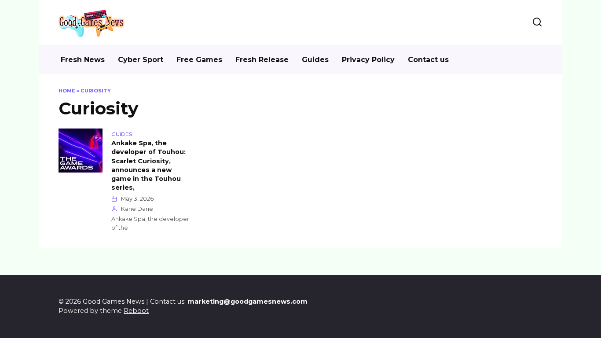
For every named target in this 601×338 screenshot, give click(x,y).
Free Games (199, 59)
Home (67, 91)
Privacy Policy (368, 59)
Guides (315, 59)
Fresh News (83, 59)
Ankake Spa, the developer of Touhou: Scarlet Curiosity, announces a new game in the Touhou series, (148, 166)
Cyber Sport (140, 59)
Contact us (428, 59)
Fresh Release (262, 59)
